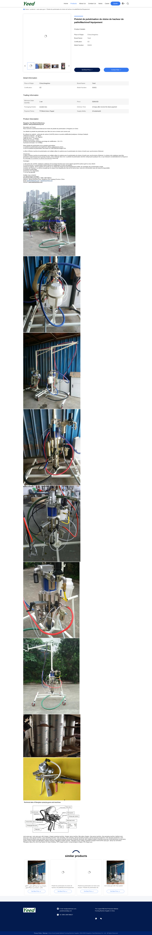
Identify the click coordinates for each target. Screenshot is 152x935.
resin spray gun (41, 9)
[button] (27, 875)
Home (66, 3)
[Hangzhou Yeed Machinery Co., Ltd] (29, 3)
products (32, 9)
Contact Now (115, 70)
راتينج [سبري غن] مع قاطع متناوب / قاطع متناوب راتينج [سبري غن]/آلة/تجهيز (88, 886)
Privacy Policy (38, 933)
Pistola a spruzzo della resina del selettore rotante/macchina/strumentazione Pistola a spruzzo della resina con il (35, 886)
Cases (107, 3)
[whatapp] (97, 918)
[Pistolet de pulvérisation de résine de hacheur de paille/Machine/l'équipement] (47, 37)
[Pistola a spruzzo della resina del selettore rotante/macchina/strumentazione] (63, 872)
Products (73, 3)
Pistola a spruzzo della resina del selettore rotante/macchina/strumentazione (61, 886)
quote (115, 3)
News (100, 3)
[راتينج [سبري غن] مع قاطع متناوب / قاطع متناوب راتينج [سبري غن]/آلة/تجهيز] (89, 872)
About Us (82, 3)
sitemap (45, 933)
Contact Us (92, 3)
